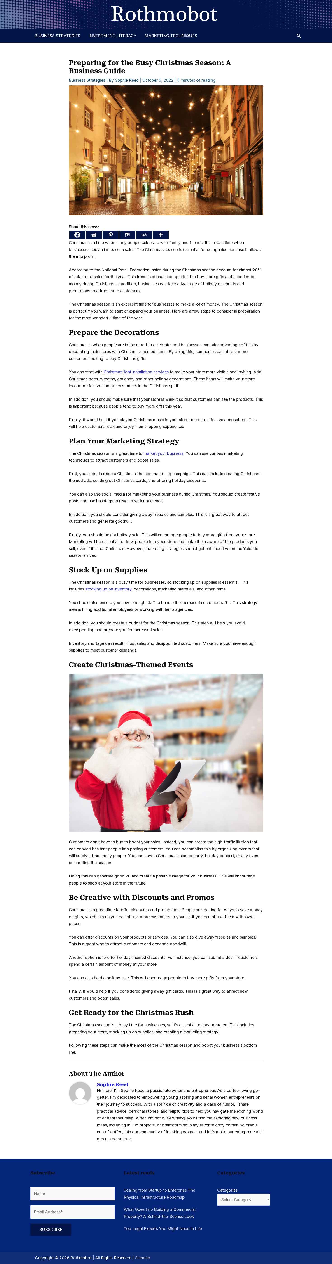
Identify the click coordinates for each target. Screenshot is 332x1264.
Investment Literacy (112, 35)
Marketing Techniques (171, 35)
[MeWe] (144, 235)
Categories (227, 1190)
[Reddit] (94, 235)
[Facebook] (77, 235)
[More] (161, 235)
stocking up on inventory (108, 589)
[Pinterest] (111, 235)
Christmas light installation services (136, 372)
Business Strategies (57, 35)
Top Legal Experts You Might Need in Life (163, 1228)
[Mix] (127, 235)
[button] (299, 35)
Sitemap (142, 1257)
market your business (163, 453)
